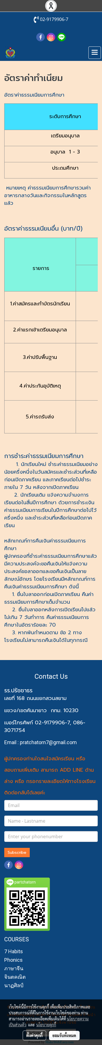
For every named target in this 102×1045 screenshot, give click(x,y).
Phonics (13, 960)
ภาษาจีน (13, 968)
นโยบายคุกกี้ (46, 1024)
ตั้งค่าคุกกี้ (34, 1035)
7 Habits (13, 951)
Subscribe (17, 852)
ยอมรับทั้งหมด (64, 1035)
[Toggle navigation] (94, 52)
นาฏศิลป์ (13, 985)
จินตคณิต (15, 977)
